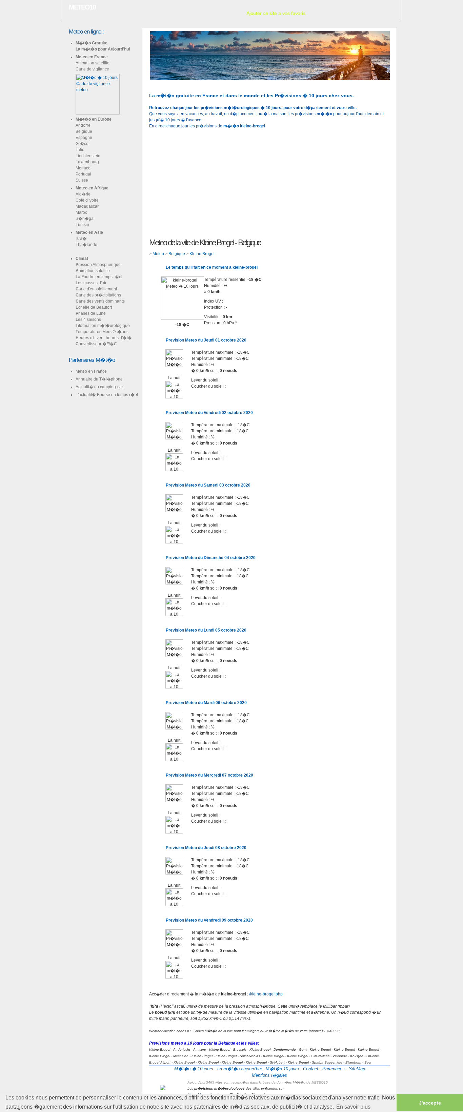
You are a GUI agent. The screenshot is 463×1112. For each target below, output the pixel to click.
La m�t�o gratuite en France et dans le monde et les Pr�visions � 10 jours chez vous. (251, 95)
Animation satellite (92, 63)
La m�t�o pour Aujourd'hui (103, 49)
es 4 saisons (88, 319)
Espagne (84, 137)
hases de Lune (91, 313)
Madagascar (87, 206)
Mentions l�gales (269, 1075)
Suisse (82, 180)
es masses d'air (91, 283)
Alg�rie (83, 194)
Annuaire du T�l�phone (99, 379)
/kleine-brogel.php (266, 994)
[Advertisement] (269, 182)
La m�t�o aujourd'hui (239, 1068)
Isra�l (81, 238)
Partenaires (333, 1068)
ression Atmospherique (98, 264)
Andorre (83, 125)
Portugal (83, 174)
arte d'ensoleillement (96, 289)
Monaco (83, 168)
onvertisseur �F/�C (96, 344)
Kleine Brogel (202, 253)
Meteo (159, 253)
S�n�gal (85, 218)
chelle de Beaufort (94, 307)
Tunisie (82, 224)
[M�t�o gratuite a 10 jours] (149, 83)
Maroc (81, 212)
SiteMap (357, 1068)
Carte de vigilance (92, 69)
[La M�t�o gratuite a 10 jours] (160, 83)
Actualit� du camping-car (99, 387)
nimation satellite (93, 270)
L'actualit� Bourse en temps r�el (107, 394)
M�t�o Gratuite (91, 43)
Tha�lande (86, 244)
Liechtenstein (88, 155)
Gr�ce (82, 143)
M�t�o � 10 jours (193, 1068)
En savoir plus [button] (353, 1107)
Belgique (84, 131)
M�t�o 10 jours (282, 1068)
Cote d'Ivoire (87, 200)
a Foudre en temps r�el (99, 276)
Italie (80, 149)
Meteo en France (92, 57)
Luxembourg (87, 162)
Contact (310, 1068)
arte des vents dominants (100, 301)
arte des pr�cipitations (98, 295)
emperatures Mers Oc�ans (102, 331)
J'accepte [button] (430, 1103)
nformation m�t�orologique (103, 325)
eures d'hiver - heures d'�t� (104, 337)
